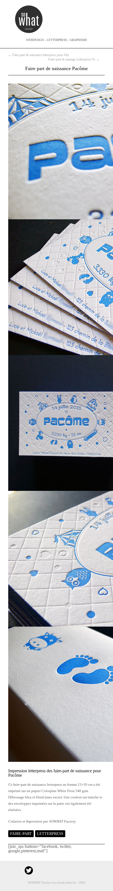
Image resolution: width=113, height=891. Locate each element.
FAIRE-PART (21, 833)
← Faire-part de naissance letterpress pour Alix (38, 55)
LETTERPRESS (50, 833)
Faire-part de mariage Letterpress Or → (73, 59)
